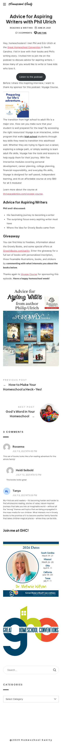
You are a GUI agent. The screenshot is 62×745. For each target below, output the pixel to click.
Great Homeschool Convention (24, 47)
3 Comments (25, 33)
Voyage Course (29, 274)
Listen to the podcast (31, 76)
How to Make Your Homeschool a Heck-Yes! (31, 385)
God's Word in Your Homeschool (31, 412)
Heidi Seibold (24, 470)
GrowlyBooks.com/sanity (16, 250)
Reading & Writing (21, 28)
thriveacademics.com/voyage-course (23, 193)
